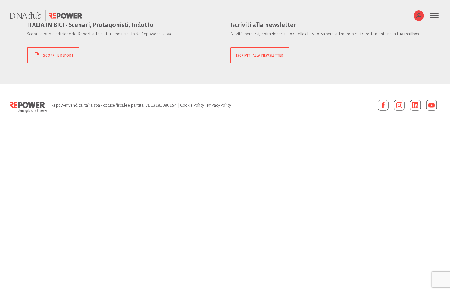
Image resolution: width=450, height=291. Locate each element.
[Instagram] (399, 105)
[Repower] (66, 15)
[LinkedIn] (415, 105)
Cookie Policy (192, 105)
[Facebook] (383, 105)
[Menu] (434, 15)
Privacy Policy (219, 105)
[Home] (25, 15)
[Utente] (419, 15)
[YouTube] (431, 105)
